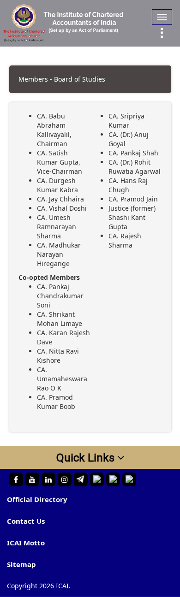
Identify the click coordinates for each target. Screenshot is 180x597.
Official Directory (37, 499)
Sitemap (21, 564)
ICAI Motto (26, 542)
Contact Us (26, 521)
